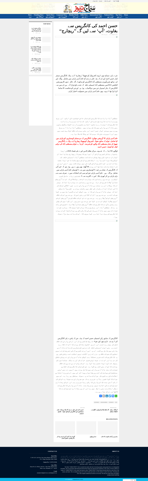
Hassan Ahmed (104, 402)
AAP (116, 402)
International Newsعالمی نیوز (96, 16)
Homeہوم (126, 16)
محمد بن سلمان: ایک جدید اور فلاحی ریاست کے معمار (36, 60)
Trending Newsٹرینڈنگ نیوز (38, 16)
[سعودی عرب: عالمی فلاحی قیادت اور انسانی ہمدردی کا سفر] (46, 70)
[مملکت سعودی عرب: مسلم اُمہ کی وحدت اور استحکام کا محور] (46, 30)
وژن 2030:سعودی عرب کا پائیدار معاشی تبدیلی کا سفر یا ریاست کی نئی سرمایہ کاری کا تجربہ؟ (35, 49)
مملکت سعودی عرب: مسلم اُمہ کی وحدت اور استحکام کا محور (36, 30)
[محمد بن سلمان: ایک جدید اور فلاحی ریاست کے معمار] (46, 60)
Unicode (100, 1)
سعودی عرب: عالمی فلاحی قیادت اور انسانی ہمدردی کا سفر (35, 69)
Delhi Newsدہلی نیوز (84, 16)
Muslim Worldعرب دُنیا (73, 16)
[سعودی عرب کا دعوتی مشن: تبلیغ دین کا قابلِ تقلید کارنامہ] (46, 39)
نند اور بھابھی (93, 436)
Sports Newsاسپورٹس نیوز (50, 16)
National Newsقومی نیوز (108, 16)
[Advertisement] (40, 101)
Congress (111, 402)
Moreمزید (30, 16)
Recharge (96, 402)
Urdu (132, 480)
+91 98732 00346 (53, 462)
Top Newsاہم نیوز (119, 16)
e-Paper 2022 (95, 1)
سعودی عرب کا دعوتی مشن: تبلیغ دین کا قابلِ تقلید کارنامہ (36, 39)
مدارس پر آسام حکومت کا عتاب (109, 436)
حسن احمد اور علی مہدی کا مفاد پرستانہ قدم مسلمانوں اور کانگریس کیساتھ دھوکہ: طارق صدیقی (70, 411)
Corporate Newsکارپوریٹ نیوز (62, 16)
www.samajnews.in (112, 34)
